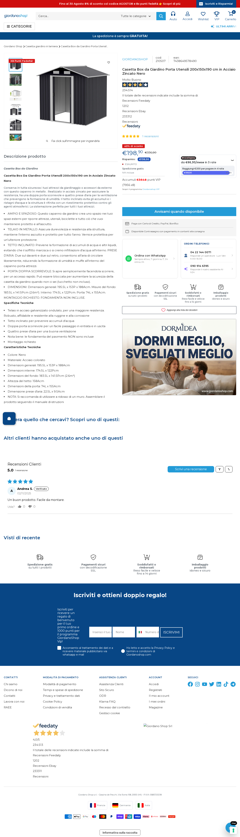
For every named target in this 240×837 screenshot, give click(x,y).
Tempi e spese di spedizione (63, 690)
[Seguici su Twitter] (211, 685)
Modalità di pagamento (59, 684)
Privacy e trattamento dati (61, 696)
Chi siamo (10, 684)
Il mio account (159, 696)
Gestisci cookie (109, 713)
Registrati (155, 690)
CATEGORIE (21, 26)
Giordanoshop (135, 59)
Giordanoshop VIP (150, 189)
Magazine (156, 707)
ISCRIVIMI (171, 632)
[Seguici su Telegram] (233, 685)
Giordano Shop (13, 46)
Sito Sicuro (106, 690)
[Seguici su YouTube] (204, 685)
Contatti (9, 696)
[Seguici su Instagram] (197, 685)
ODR (102, 696)
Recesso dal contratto (114, 707)
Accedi (154, 684)
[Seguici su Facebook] (190, 685)
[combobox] (140, 632)
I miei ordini (157, 701)
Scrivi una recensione (191, 469)
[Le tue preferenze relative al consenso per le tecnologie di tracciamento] (233, 830)
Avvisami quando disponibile (179, 212)
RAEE (8, 707)
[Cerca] (161, 16)
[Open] (9, 418)
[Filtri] (220, 469)
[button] (131, 136)
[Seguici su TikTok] (226, 685)
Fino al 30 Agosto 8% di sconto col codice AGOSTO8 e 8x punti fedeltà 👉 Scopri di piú (119, 3)
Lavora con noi (14, 701)
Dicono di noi (13, 690)
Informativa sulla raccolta (120, 832)
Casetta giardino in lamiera (41, 46)
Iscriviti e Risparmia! (219, 3)
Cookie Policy (52, 701)
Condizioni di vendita (57, 707)
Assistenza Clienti (111, 684)
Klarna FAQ (107, 701)
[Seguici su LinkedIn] (218, 685)
